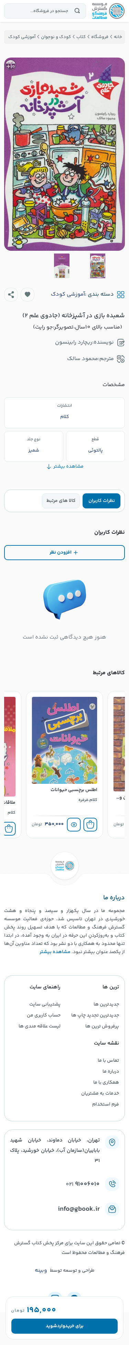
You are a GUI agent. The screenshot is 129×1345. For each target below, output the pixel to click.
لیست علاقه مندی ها (40, 1026)
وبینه (41, 1271)
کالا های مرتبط (61, 501)
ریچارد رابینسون (73, 342)
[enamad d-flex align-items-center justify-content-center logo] (64, 1220)
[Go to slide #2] (61, 266)
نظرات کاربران (101, 501)
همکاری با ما (106, 1082)
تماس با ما (108, 1060)
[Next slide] (15, 154)
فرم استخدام (105, 1104)
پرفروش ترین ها (102, 1026)
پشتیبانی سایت (45, 1004)
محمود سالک (82, 359)
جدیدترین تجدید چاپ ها (95, 1015)
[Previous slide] (114, 154)
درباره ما (111, 1071)
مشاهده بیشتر (55, 952)
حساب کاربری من (44, 1015)
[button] (27, 294)
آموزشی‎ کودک (68, 295)
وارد (61, 1326)
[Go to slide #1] (97, 266)
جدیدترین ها (106, 1004)
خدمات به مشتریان (100, 1093)
